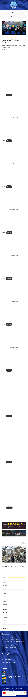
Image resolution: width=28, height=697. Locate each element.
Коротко (14, 606)
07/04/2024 (4, 568)
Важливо (14, 596)
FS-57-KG (4, 95)
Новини (14, 609)
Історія (14, 582)
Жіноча (16, 524)
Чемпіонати (14, 628)
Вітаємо (14, 593)
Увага (14, 625)
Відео (13, 531)
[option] (14, 558)
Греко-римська (14, 598)
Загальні (14, 604)
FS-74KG (3, 278)
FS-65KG (3, 186)
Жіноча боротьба (7, 659)
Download (9, 95)
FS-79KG (3, 324)
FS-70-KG (4, 232)
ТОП (11, 15)
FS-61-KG (4, 140)
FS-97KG (3, 462)
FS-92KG (3, 416)
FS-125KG (4, 507)
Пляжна (14, 612)
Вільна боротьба (7, 657)
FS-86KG (3, 370)
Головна (6, 15)
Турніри (14, 623)
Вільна (4, 37)
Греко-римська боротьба (9, 662)
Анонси (10, 523)
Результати (10, 37)
